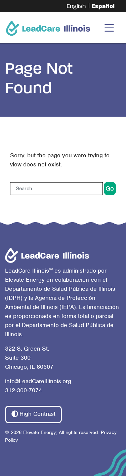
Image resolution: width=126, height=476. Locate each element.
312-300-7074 (23, 390)
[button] (33, 414)
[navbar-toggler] (109, 28)
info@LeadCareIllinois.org (38, 381)
